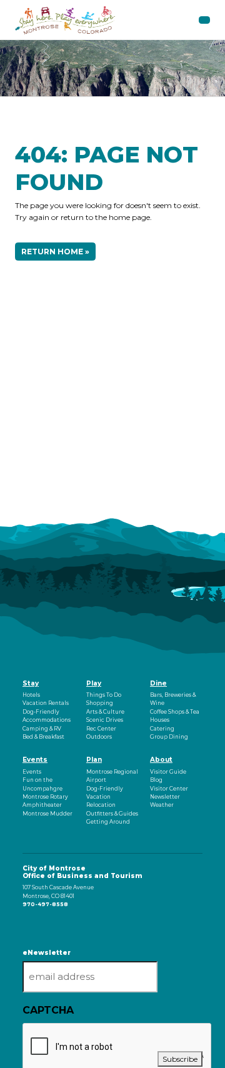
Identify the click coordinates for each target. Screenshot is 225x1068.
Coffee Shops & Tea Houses (174, 716)
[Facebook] (23, 925)
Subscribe (180, 1059)
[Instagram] (25, 925)
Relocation (101, 805)
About (161, 760)
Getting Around (108, 822)
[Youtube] (27, 925)
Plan (94, 760)
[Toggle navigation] (204, 20)
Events (35, 760)
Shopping (99, 703)
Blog (156, 780)
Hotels (31, 695)
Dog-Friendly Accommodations (46, 716)
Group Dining (169, 737)
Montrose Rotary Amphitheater (45, 801)
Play (93, 683)
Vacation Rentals (45, 703)
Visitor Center (169, 789)
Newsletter (165, 797)
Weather (162, 805)
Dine (158, 683)
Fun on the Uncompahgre (42, 784)
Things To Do (103, 695)
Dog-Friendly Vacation (104, 793)
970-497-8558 (45, 904)
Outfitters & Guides (112, 814)
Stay (30, 683)
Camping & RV (41, 729)
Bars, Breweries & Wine (173, 699)
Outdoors (99, 737)
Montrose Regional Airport (112, 776)
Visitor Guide (168, 772)
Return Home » (55, 251)
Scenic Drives (104, 720)
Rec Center (101, 729)
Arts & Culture (105, 712)
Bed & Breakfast (43, 737)
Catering (162, 729)
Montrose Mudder (47, 814)
